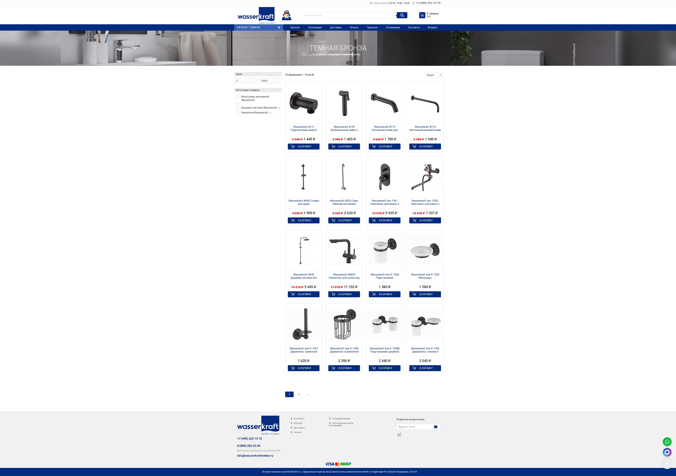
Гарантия (372, 27)
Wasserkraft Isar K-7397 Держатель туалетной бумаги (304, 350)
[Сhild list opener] (237, 104)
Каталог (295, 27)
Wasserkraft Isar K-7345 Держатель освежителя (344, 350)
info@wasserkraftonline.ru (255, 455)
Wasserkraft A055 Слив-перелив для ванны (344, 202)
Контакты (414, 27)
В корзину (304, 146)
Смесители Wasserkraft (254, 112)
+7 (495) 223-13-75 (249, 438)
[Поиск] (402, 15)
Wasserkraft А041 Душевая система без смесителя (303, 276)
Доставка (335, 27)
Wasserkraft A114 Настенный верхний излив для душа (425, 128)
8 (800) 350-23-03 (248, 446)
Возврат (433, 27)
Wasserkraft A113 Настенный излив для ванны (385, 128)
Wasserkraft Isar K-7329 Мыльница (425, 276)
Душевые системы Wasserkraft (259, 107)
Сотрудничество (341, 418)
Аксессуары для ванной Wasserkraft (255, 98)
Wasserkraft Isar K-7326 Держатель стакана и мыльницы (425, 350)
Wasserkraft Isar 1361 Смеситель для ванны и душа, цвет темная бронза (384, 202)
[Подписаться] (436, 426)
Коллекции (315, 27)
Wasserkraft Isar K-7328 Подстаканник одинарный (385, 276)
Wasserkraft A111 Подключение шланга (303, 128)
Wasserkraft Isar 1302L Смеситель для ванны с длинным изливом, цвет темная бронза (425, 202)
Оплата (354, 27)
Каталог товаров (248, 27)
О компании (393, 27)
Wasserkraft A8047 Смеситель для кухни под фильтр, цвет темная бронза (344, 276)
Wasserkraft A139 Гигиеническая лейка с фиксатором (344, 128)
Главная (320, 54)
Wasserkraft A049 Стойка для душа (304, 202)
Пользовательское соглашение (341, 424)
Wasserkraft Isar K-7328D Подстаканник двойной (385, 350)
